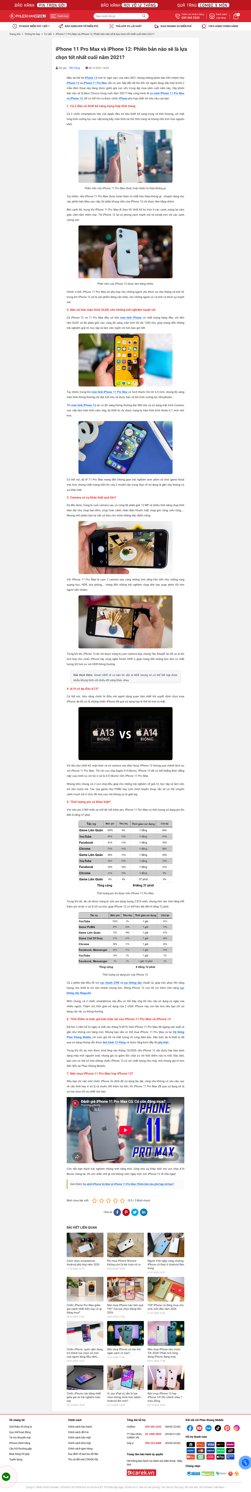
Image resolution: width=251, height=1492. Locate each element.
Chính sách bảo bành (80, 1426)
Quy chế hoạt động (20, 1432)
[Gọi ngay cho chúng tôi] (6, 1476)
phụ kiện (163, 1042)
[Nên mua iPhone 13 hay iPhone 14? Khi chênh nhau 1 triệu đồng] (166, 1377)
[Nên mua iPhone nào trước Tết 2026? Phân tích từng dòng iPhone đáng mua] (166, 1333)
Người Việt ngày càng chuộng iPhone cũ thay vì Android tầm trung (166, 1264)
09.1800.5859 (153, 1434)
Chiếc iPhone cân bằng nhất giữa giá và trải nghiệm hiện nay (84, 1397)
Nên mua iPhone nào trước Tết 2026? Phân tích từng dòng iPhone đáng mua (164, 1353)
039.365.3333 (153, 1426)
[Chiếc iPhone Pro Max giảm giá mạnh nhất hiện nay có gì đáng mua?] (85, 1289)
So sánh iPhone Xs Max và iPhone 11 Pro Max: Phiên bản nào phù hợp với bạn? (128, 1184)
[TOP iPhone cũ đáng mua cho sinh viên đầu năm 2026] (166, 1289)
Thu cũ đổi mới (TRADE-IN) (83, 1459)
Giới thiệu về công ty (20, 1426)
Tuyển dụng (15, 1459)
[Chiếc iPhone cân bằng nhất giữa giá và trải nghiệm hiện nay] (85, 1377)
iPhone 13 (91, 78)
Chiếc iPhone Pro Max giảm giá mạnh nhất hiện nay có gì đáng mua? (84, 1309)
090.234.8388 (153, 1443)
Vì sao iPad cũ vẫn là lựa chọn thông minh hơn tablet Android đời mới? (124, 1397)
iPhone (123, 98)
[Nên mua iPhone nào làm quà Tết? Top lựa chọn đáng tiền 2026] (125, 1289)
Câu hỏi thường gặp (20, 1448)
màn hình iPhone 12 (83, 405)
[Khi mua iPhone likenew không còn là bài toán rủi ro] (125, 1245)
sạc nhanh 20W (109, 982)
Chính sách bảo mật (79, 1437)
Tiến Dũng (74, 67)
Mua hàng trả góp (19, 1453)
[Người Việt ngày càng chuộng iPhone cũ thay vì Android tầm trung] (166, 1245)
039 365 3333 (191, 17)
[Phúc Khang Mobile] (27, 16)
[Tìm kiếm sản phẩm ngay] (144, 16)
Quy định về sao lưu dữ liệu (83, 1453)
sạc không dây (133, 982)
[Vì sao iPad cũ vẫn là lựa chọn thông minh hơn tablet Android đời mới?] (125, 1377)
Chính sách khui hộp (79, 1443)
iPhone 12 (73, 83)
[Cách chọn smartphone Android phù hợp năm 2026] (85, 1245)
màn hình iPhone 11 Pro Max (110, 392)
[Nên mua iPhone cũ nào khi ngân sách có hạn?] (125, 1333)
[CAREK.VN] (141, 1472)
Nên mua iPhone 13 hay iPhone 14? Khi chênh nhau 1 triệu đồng (165, 1397)
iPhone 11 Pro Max (95, 83)
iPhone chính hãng (19, 1443)
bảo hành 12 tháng (114, 1042)
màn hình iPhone (130, 317)
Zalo (245, 1462)
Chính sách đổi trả (78, 1432)
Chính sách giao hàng (80, 1448)
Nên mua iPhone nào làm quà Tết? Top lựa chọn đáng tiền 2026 (125, 1309)
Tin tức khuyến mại (20, 1437)
